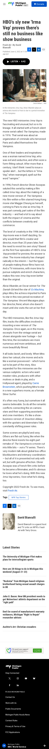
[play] (4, 745)
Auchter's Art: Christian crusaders (19, 626)
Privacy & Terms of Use (15, 726)
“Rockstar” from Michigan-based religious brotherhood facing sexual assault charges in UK (24, 584)
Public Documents (13, 709)
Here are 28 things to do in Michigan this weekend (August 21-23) (23, 570)
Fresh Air (12, 490)
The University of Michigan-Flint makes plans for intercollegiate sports (22, 558)
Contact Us (10, 697)
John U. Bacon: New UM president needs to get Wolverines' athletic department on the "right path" (24, 599)
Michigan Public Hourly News (17, 715)
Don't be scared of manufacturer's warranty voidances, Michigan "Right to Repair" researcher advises (23, 614)
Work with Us (10, 703)
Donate (40, 4)
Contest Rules (11, 721)
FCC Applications (12, 732)
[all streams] (45, 745)
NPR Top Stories (19, 497)
